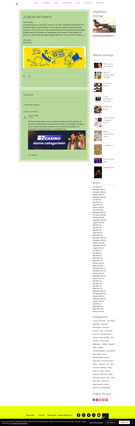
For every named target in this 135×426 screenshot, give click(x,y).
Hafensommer (97, 344)
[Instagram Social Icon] (97, 400)
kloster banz (103, 374)
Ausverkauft (104, 324)
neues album (96, 381)
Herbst (95, 347)
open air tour (105, 381)
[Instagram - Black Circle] (83, 415)
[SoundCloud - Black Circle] (94, 415)
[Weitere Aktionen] (84, 116)
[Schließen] (132, 422)
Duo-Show (96, 341)
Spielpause (102, 364)
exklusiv (107, 371)
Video (112, 364)
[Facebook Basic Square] (94, 400)
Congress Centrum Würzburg (101, 337)
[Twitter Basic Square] (100, 400)
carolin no (96, 371)
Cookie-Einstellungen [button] (96, 422)
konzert (110, 374)
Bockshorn (96, 331)
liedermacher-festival (99, 377)
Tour (107, 364)
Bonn (101, 331)
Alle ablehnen (111, 422)
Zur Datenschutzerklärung (19, 423)
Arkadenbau (96, 324)
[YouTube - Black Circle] (99, 415)
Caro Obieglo (109, 331)
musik (112, 377)
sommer (106, 384)
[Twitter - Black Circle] (88, 415)
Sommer (95, 364)
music (108, 377)
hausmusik (96, 374)
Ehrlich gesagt (104, 341)
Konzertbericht (110, 351)
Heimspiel (111, 344)
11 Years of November (99, 321)
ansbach (109, 367)
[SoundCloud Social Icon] (103, 400)
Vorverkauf (96, 367)
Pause (104, 354)
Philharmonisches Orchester (101, 357)
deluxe (102, 371)
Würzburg (103, 367)
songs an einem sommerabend (101, 387)
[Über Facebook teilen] (24, 76)
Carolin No (96, 334)
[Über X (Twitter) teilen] (29, 76)
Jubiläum (100, 347)
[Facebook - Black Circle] (78, 415)
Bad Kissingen (97, 327)
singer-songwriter (98, 384)
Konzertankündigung (99, 351)
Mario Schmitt (97, 354)
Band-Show (106, 327)
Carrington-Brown (106, 334)
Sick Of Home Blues (107, 361)
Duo (112, 337)
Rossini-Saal (96, 361)
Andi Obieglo (111, 321)
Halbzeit (104, 344)
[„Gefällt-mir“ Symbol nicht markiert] (29, 155)
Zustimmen (124, 422)
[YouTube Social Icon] (106, 400)
